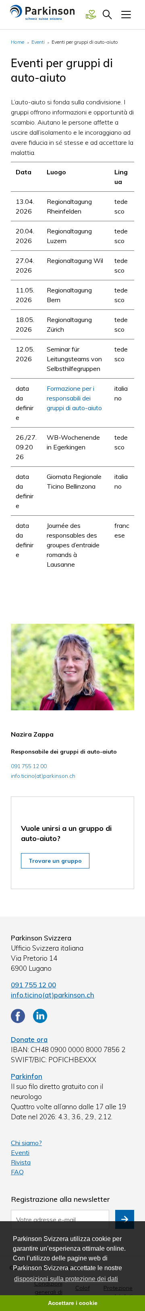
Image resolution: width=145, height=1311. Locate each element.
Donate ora (29, 1039)
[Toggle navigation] (126, 14)
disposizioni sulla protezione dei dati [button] (66, 1278)
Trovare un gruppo (55, 860)
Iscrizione (124, 1219)
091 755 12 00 (33, 985)
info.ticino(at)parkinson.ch (43, 776)
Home (17, 42)
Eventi (38, 42)
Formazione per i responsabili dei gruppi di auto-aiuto (74, 398)
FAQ (17, 1172)
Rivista (21, 1162)
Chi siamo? (26, 1143)
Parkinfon (26, 1076)
